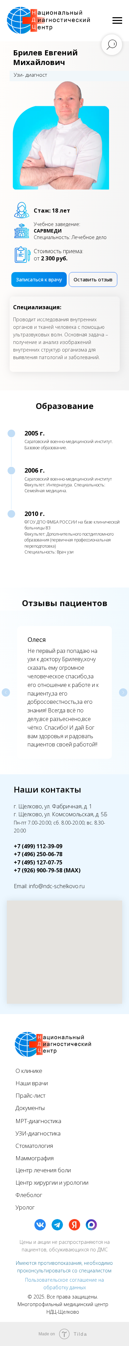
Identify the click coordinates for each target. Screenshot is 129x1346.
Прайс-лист (30, 1095)
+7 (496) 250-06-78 (38, 854)
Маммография (34, 1158)
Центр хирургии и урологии (51, 1182)
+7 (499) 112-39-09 (38, 846)
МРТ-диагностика (38, 1121)
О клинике (28, 1071)
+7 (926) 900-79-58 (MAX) (47, 870)
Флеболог (28, 1195)
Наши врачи (31, 1083)
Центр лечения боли (43, 1170)
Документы (30, 1108)
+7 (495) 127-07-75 (38, 862)
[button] (93, 279)
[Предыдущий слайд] (6, 692)
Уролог (25, 1207)
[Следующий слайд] (123, 692)
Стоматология (34, 1146)
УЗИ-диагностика (38, 1133)
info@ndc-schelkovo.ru (57, 886)
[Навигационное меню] (117, 20)
